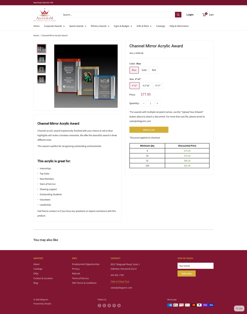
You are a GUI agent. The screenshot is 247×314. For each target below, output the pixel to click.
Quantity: (134, 103)
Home (36, 25)
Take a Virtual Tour (120, 281)
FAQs (35, 273)
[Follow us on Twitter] (104, 305)
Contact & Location (43, 278)
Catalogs (160, 25)
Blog (35, 282)
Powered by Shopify (42, 303)
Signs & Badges (121, 25)
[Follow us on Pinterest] (114, 305)
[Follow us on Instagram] (109, 305)
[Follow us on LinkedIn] (119, 305)
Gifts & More (143, 25)
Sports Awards (76, 25)
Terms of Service (80, 278)
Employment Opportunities (85, 264)
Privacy (76, 268)
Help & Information (179, 25)
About (36, 264)
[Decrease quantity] (143, 103)
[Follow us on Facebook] (99, 305)
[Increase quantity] (157, 103)
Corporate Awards (53, 25)
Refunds (76, 273)
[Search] (178, 14)
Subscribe (186, 273)
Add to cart (149, 129)
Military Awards (99, 25)
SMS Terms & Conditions (84, 282)
